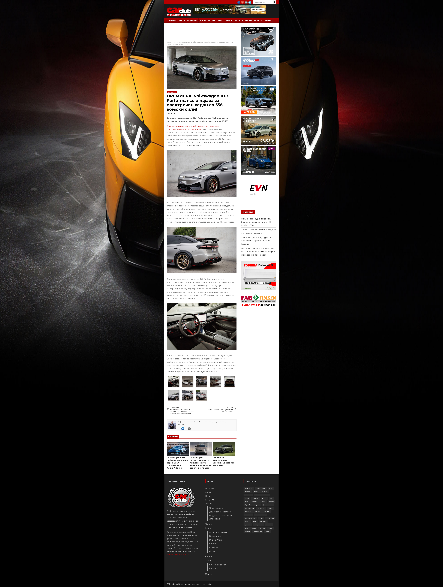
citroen (257, 495)
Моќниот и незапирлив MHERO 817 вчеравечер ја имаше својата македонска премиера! (258, 251)
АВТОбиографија (218, 532)
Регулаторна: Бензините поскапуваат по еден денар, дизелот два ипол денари (181, 410)
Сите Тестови (216, 508)
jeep (264, 505)
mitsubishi (270, 518)
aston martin (260, 488)
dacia (247, 498)
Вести (182, 21)
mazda (257, 511)
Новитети (192, 21)
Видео (248, 21)
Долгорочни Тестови (220, 512)
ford (246, 501)
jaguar (257, 505)
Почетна (172, 21)
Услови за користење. (178, 554)
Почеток (170, 42)
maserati (248, 511)
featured (255, 498)
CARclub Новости (218, 565)
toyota (247, 531)
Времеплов (215, 536)
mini (261, 518)
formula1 (255, 501)
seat (246, 528)
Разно (238, 21)
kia (271, 505)
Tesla (270, 528)
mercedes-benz (250, 518)
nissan (247, 521)
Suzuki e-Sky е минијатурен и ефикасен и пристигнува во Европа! (256, 240)
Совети (213, 544)
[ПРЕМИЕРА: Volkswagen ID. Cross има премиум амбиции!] (224, 449)
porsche (247, 525)
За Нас (257, 21)
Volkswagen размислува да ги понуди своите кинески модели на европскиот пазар (200, 463)
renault (268, 525)
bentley (247, 491)
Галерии (213, 547)
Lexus (270, 508)
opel (254, 521)
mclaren (266, 511)
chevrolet (248, 495)
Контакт (213, 568)
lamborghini (249, 508)
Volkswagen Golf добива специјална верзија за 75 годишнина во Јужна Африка (177, 463)
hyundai (248, 505)
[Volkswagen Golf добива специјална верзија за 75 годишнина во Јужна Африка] (178, 449)
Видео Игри (215, 540)
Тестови (216, 21)
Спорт (212, 551)
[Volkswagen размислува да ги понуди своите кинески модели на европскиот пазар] (201, 449)
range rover (258, 525)
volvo (267, 531)
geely (263, 501)
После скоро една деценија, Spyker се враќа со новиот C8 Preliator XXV (256, 222)
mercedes (248, 515)
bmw (256, 491)
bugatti (264, 491)
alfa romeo (248, 488)
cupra (266, 495)
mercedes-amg (261, 515)
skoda (254, 528)
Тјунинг (228, 21)
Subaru (262, 528)
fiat (271, 498)
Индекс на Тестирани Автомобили (220, 517)
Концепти (205, 21)
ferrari (264, 498)
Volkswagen (258, 531)
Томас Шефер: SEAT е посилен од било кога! (220, 409)
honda (271, 501)
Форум (268, 21)
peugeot (263, 521)
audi (270, 488)
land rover (261, 508)
